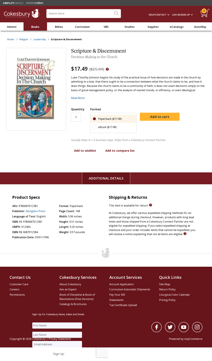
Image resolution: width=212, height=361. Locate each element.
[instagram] (197, 331)
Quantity (77, 109)
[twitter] (170, 331)
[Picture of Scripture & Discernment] (36, 128)
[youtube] (184, 331)
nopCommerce (193, 339)
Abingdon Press (35, 211)
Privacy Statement (60, 339)
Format (95, 109)
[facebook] (156, 331)
